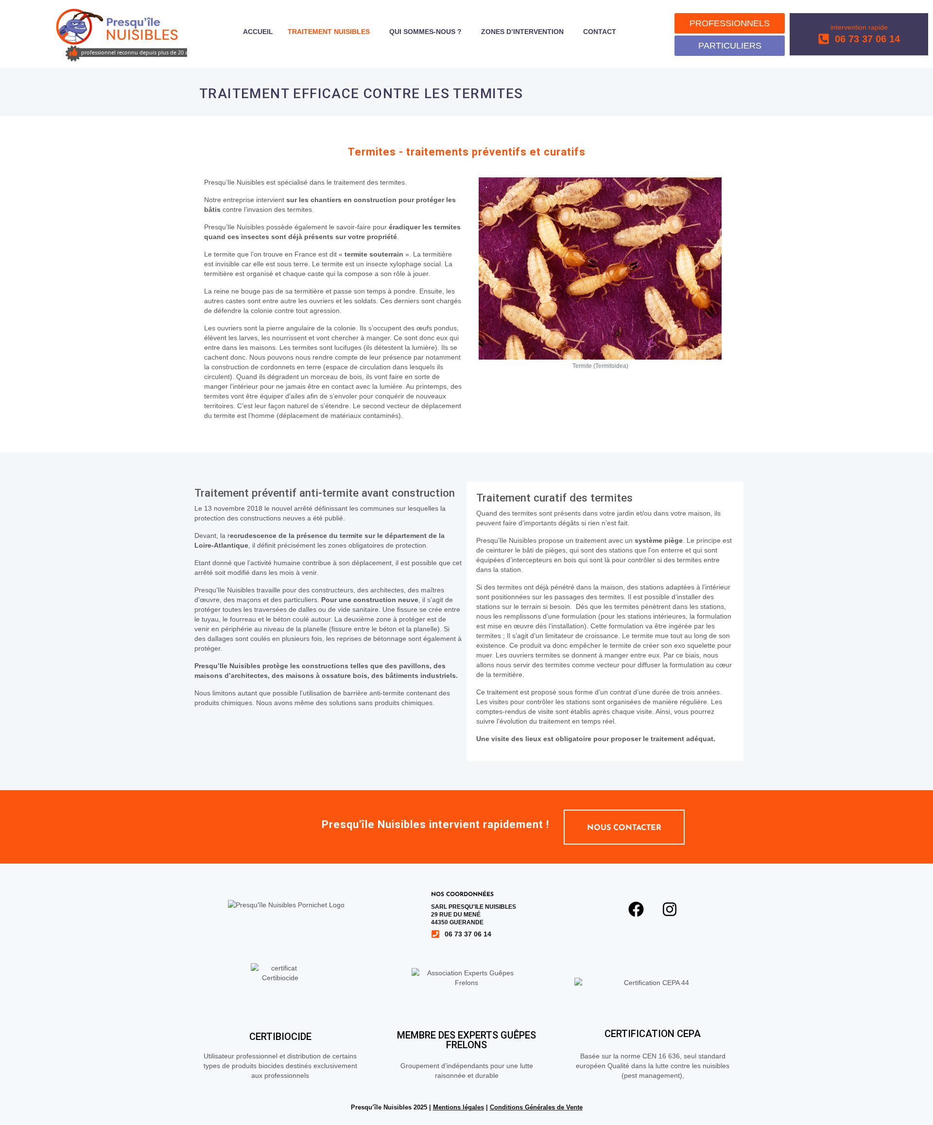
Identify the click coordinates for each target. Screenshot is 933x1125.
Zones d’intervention (522, 31)
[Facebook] (636, 909)
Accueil (258, 31)
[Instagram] (669, 909)
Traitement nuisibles (329, 31)
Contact (599, 31)
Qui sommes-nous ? (425, 31)
